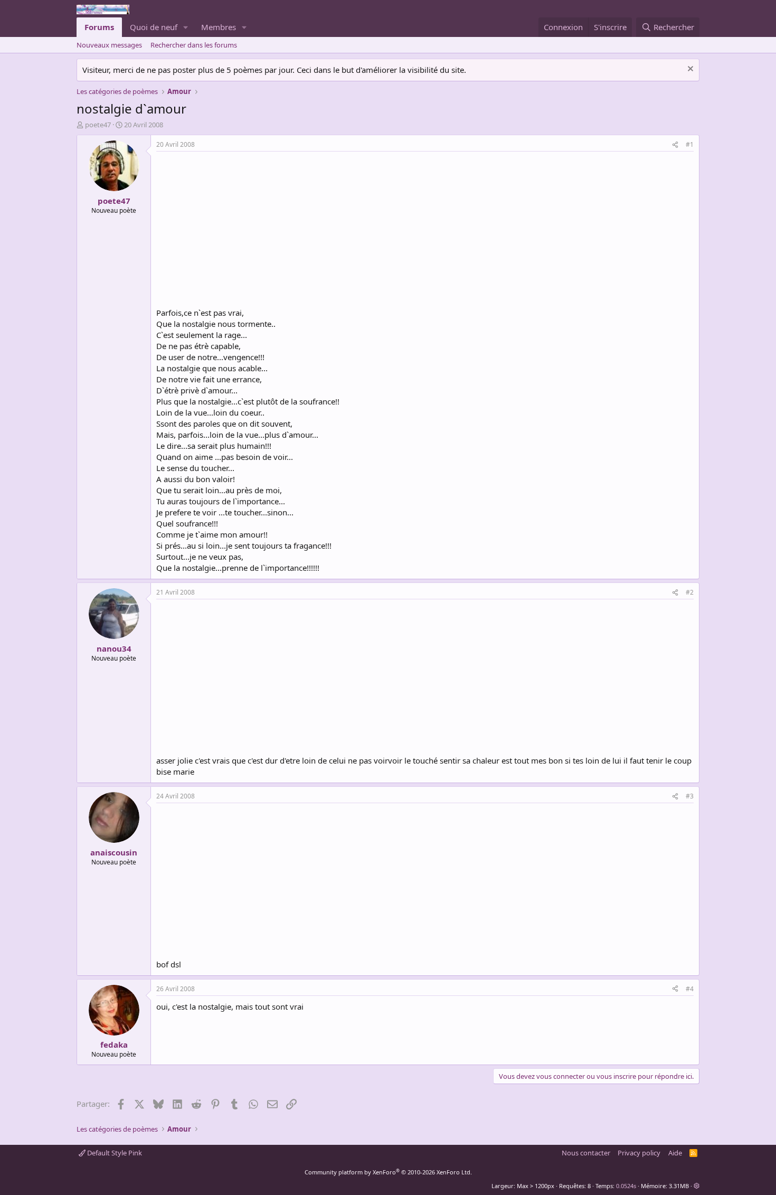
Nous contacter (586, 1153)
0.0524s (626, 1186)
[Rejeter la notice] (689, 70)
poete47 (98, 124)
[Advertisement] (245, 231)
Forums (99, 27)
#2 (690, 592)
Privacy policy (639, 1153)
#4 (690, 988)
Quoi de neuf (153, 27)
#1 (690, 144)
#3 (690, 796)
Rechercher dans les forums (193, 45)
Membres (218, 27)
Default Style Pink (114, 1153)
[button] (185, 27)
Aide (675, 1153)
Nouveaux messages (109, 45)
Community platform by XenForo (388, 1172)
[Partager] (675, 145)
